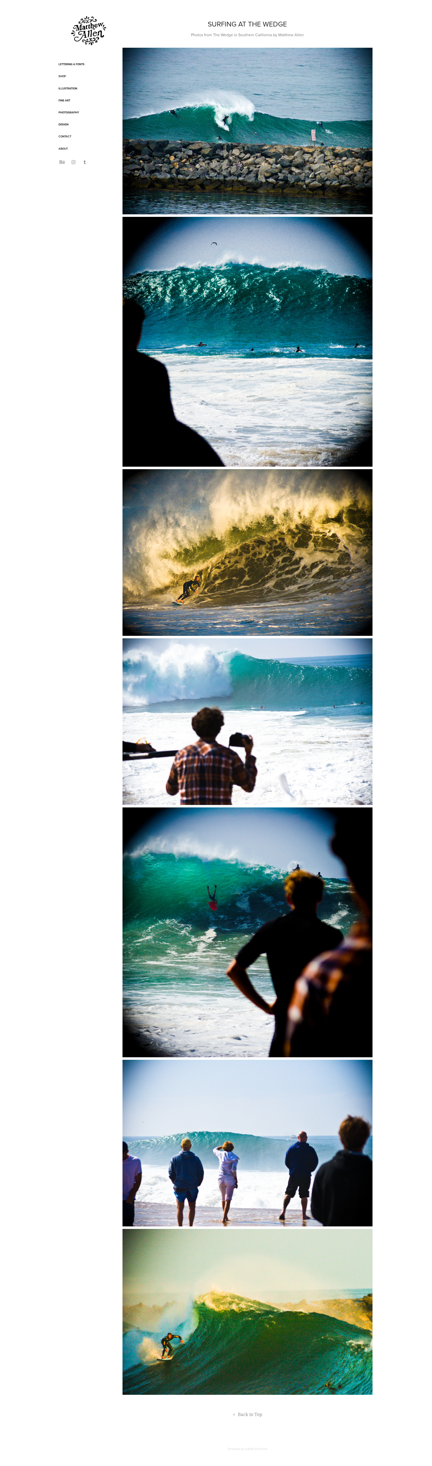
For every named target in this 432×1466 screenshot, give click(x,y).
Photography (68, 112)
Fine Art (64, 100)
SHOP (62, 76)
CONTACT (64, 136)
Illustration (67, 88)
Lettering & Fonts (71, 64)
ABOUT (63, 149)
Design (63, 124)
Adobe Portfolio (256, 1449)
